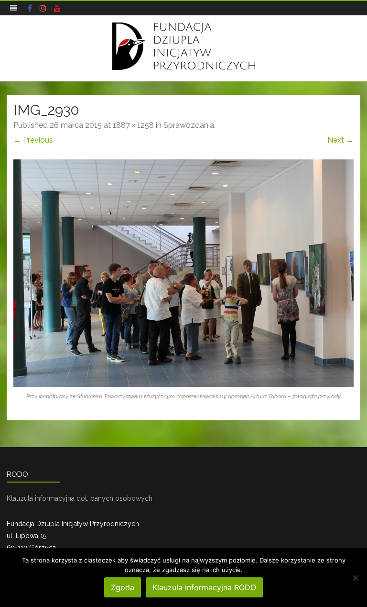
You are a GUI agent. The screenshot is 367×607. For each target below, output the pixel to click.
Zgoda (122, 587)
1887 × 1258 (133, 125)
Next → (340, 140)
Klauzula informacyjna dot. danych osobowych (79, 498)
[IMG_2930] (183, 273)
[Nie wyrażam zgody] (355, 578)
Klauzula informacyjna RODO (204, 587)
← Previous (33, 140)
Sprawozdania (188, 125)
